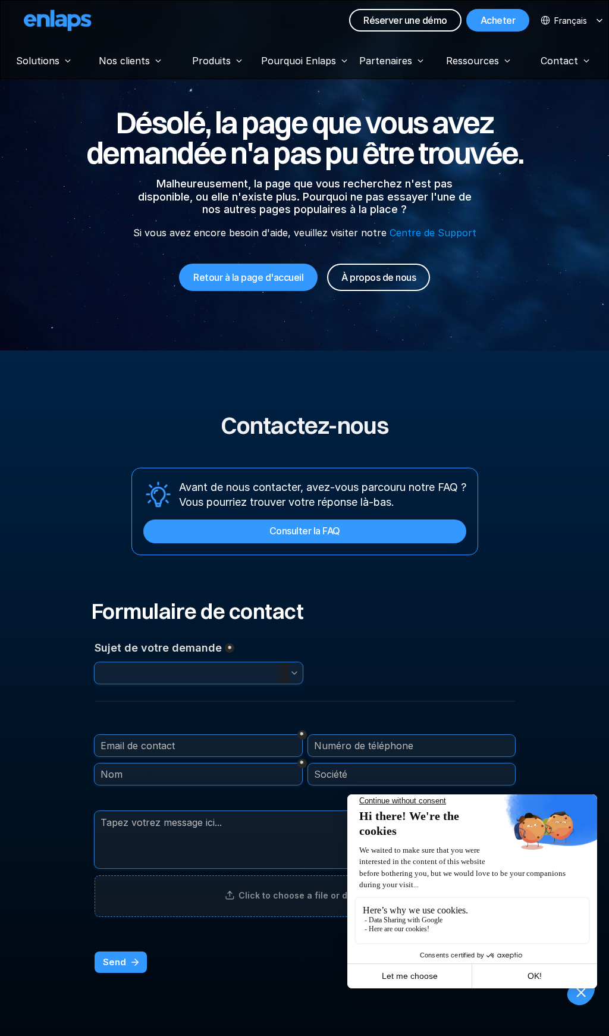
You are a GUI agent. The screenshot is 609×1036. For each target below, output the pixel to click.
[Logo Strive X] (58, 20)
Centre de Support (433, 233)
